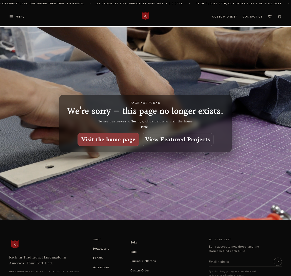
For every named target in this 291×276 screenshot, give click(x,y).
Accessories (101, 267)
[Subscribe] (278, 262)
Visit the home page (108, 139)
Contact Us (253, 16)
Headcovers (101, 248)
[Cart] (279, 16)
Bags (133, 251)
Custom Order (225, 16)
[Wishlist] (270, 16)
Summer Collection (143, 261)
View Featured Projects (177, 139)
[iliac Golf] (145, 15)
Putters (98, 258)
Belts (133, 242)
